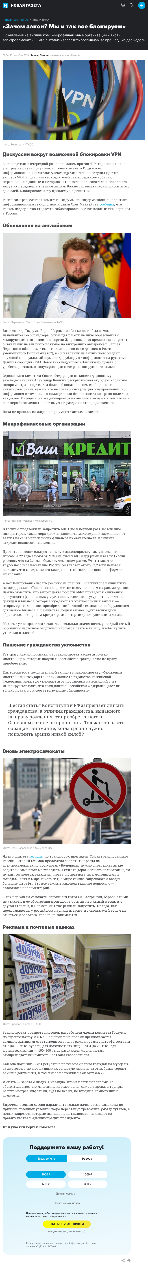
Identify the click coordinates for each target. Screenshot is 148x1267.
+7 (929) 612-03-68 (46, 1246)
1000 (86, 1174)
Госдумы (36, 856)
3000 (45, 1174)
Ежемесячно (46, 1158)
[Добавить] (141, 5)
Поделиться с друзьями (64, 1231)
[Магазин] (122, 5)
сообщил (107, 204)
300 (86, 1184)
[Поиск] (131, 5)
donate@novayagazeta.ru (77, 1243)
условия (90, 1213)
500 (44, 1184)
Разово (87, 1158)
